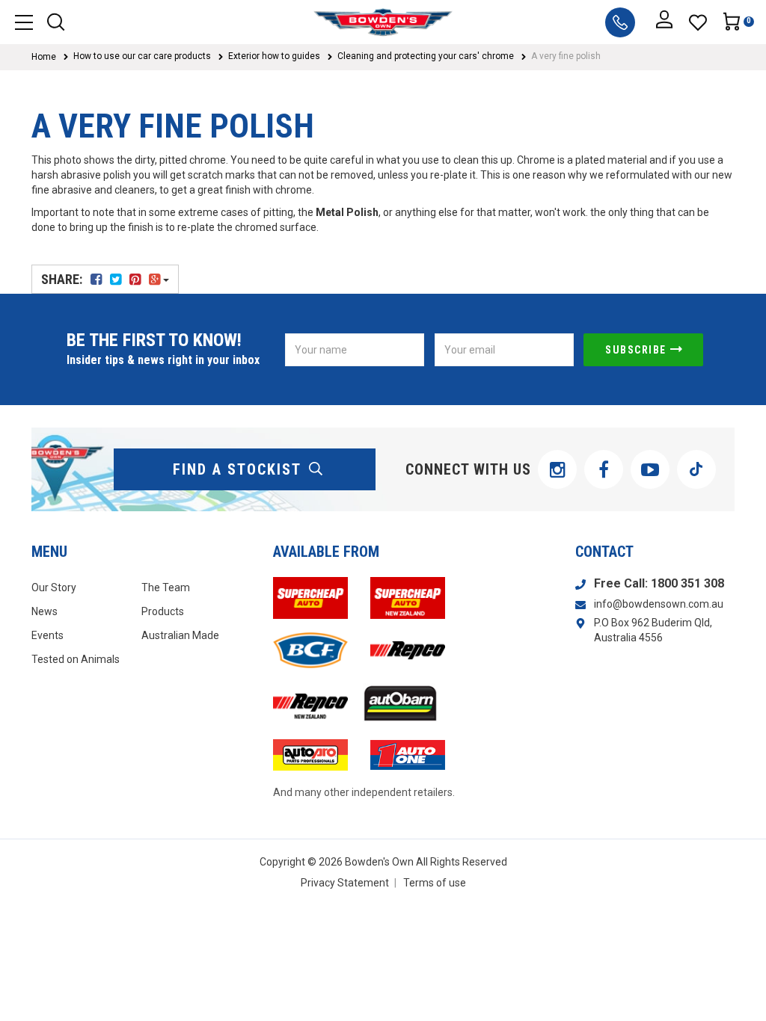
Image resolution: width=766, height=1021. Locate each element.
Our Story (53, 587)
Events (47, 635)
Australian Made (180, 635)
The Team (165, 587)
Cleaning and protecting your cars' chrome (425, 56)
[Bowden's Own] (383, 22)
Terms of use (434, 883)
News (44, 611)
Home (43, 57)
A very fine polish (566, 56)
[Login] (664, 22)
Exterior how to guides (274, 56)
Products (162, 611)
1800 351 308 (687, 583)
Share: (63, 279)
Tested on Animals (75, 659)
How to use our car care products (142, 56)
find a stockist (237, 469)
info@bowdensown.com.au (658, 604)
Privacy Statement (345, 883)
